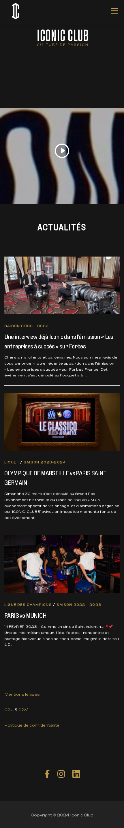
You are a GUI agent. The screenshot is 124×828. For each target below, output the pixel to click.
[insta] (61, 773)
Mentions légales (22, 693)
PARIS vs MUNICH (25, 615)
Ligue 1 (11, 462)
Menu (115, 11)
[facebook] (47, 773)
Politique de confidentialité (31, 724)
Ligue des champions (28, 604)
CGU (9, 709)
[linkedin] (76, 773)
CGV (23, 709)
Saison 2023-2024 (45, 462)
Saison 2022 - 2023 (26, 326)
